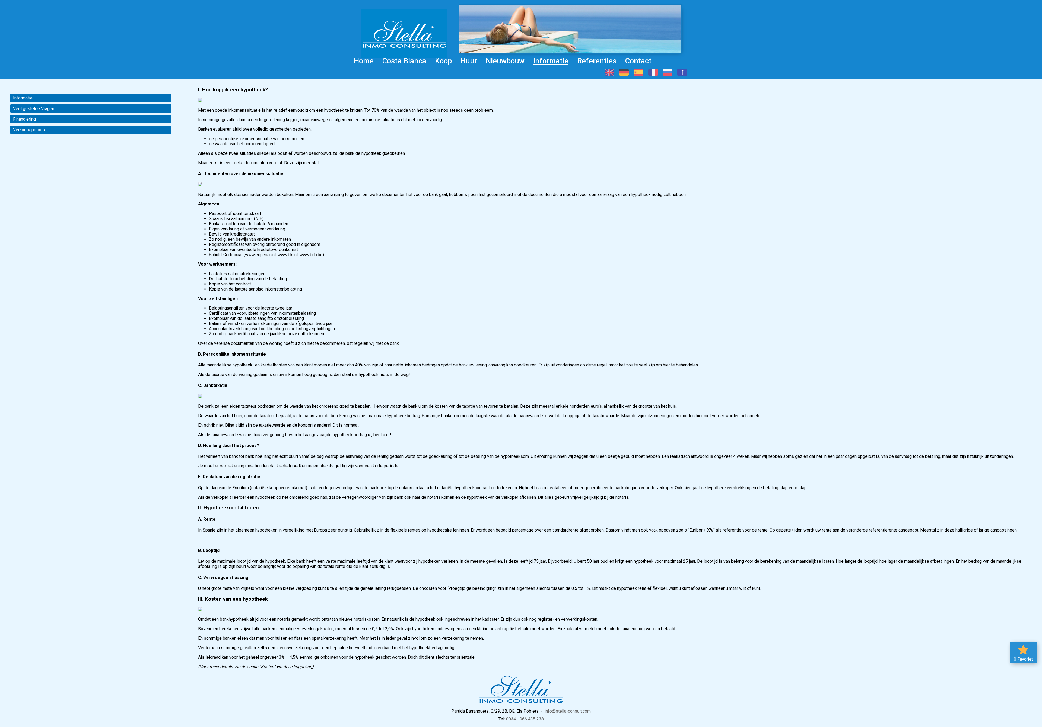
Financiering (24, 119)
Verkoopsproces (29, 129)
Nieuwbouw (505, 61)
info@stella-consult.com (568, 711)
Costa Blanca (404, 61)
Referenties (597, 61)
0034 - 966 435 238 (525, 719)
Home (364, 61)
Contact (638, 61)
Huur (468, 61)
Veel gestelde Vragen (33, 108)
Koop (443, 61)
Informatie (550, 61)
